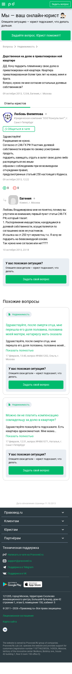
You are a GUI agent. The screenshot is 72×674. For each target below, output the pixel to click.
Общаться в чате (19, 129)
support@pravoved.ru (20, 560)
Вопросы (8, 46)
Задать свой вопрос (36, 279)
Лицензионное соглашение (18, 615)
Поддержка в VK (17, 573)
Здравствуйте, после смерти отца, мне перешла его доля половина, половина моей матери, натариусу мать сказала (34, 329)
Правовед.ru (13, 512)
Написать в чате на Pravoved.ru (26, 554)
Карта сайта (10, 621)
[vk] (5, 629)
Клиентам (11, 521)
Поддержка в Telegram (20, 567)
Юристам (11, 529)
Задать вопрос (60, 4)
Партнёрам (12, 538)
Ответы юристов (15, 103)
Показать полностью (20, 350)
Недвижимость (26, 46)
